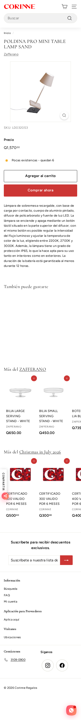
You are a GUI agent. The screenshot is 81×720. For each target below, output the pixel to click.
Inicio (7, 33)
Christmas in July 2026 (40, 452)
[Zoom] (64, 115)
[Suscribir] (66, 560)
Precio (9, 140)
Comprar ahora (40, 190)
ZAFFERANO (32, 369)
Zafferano (11, 54)
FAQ (7, 595)
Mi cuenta (10, 601)
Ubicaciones (12, 637)
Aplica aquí (11, 619)
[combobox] (40, 18)
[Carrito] (64, 6)
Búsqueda (11, 588)
